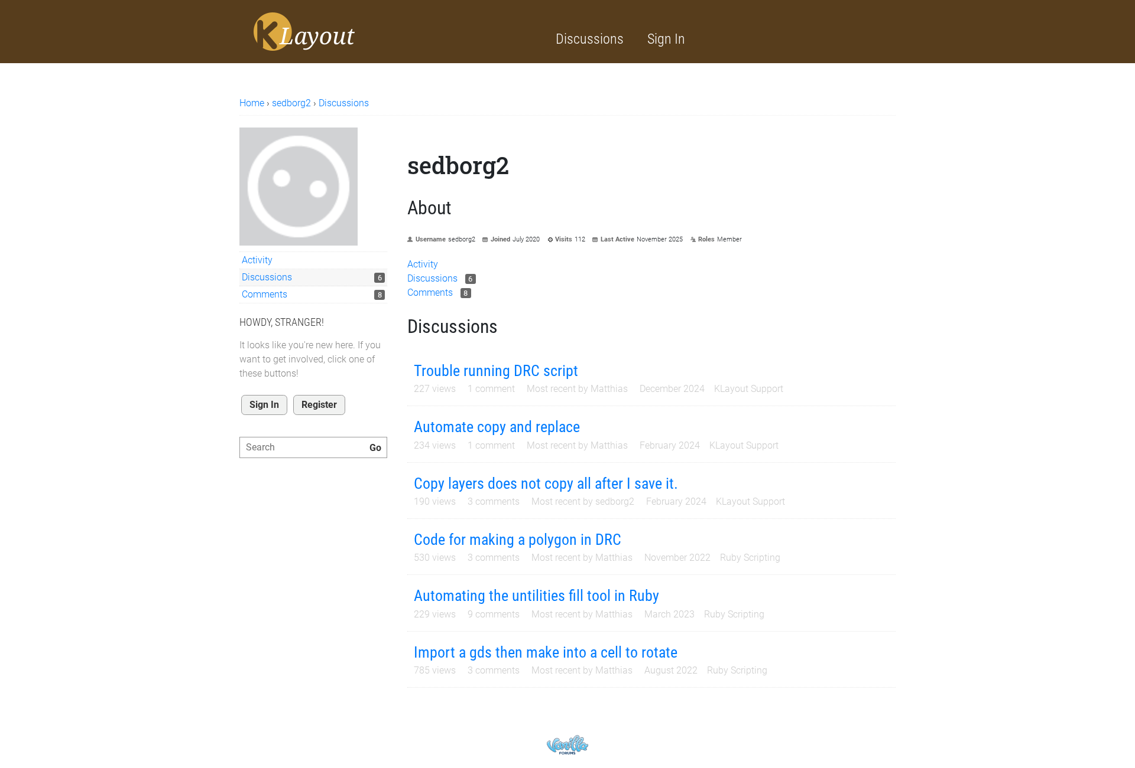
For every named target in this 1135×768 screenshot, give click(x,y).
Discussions (590, 39)
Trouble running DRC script (496, 371)
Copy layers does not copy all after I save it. (546, 483)
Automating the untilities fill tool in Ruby (536, 595)
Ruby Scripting (750, 557)
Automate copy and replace (497, 427)
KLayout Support (748, 388)
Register (319, 404)
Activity (257, 260)
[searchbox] (313, 447)
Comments (264, 294)
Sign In (666, 39)
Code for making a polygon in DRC (517, 539)
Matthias (609, 388)
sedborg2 (614, 501)
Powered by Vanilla (567, 744)
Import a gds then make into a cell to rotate (545, 652)
